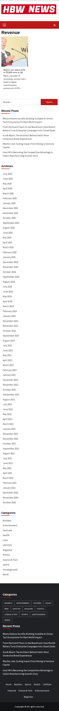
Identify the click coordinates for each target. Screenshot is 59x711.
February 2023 (10, 370)
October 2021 (9, 443)
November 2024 (10, 267)
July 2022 (7, 404)
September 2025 (11, 222)
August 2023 (9, 340)
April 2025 (7, 242)
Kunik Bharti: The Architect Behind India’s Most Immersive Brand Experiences (26, 137)
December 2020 (10, 492)
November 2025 (10, 213)
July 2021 (7, 458)
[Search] (54, 25)
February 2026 (10, 198)
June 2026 (8, 178)
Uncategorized (10, 569)
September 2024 (11, 276)
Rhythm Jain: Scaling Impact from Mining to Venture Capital (28, 145)
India (5, 540)
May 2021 (7, 468)
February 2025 (10, 252)
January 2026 (9, 203)
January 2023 (9, 374)
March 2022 (8, 423)
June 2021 (8, 463)
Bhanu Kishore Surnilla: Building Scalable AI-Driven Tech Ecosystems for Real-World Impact (28, 120)
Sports (6, 564)
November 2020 (10, 497)
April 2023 (7, 360)
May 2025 (7, 237)
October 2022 (9, 389)
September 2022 (11, 394)
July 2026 (7, 173)
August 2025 (9, 227)
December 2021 (10, 433)
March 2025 (8, 247)
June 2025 (8, 232)
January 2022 (9, 428)
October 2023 (9, 330)
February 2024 (10, 311)
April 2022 (7, 419)
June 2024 (8, 291)
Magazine (7, 550)
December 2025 (10, 208)
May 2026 (7, 183)
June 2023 (8, 350)
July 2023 (7, 345)
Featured (7, 530)
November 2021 (10, 438)
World (6, 574)
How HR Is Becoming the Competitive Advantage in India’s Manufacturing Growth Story (28, 154)
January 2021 (9, 487)
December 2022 (10, 379)
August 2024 (9, 281)
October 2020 (9, 502)
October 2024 (9, 271)
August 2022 (9, 399)
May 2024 (7, 296)
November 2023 (10, 325)
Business (7, 64)
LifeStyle (7, 545)
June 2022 (8, 409)
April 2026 (7, 188)
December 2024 (10, 262)
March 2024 (8, 306)
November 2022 (10, 384)
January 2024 (9, 316)
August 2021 (9, 453)
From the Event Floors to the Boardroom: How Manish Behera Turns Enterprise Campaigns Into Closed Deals (29, 128)
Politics (6, 554)
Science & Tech (10, 559)
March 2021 (8, 478)
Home (8, 684)
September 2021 (11, 448)
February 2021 (10, 482)
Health (6, 535)
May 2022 (7, 414)
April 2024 (7, 301)
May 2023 (7, 355)
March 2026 (8, 193)
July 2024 (7, 286)
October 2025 (9, 217)
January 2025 (9, 257)
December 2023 (10, 321)
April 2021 (7, 473)
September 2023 (11, 335)
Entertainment (10, 525)
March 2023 (8, 365)
